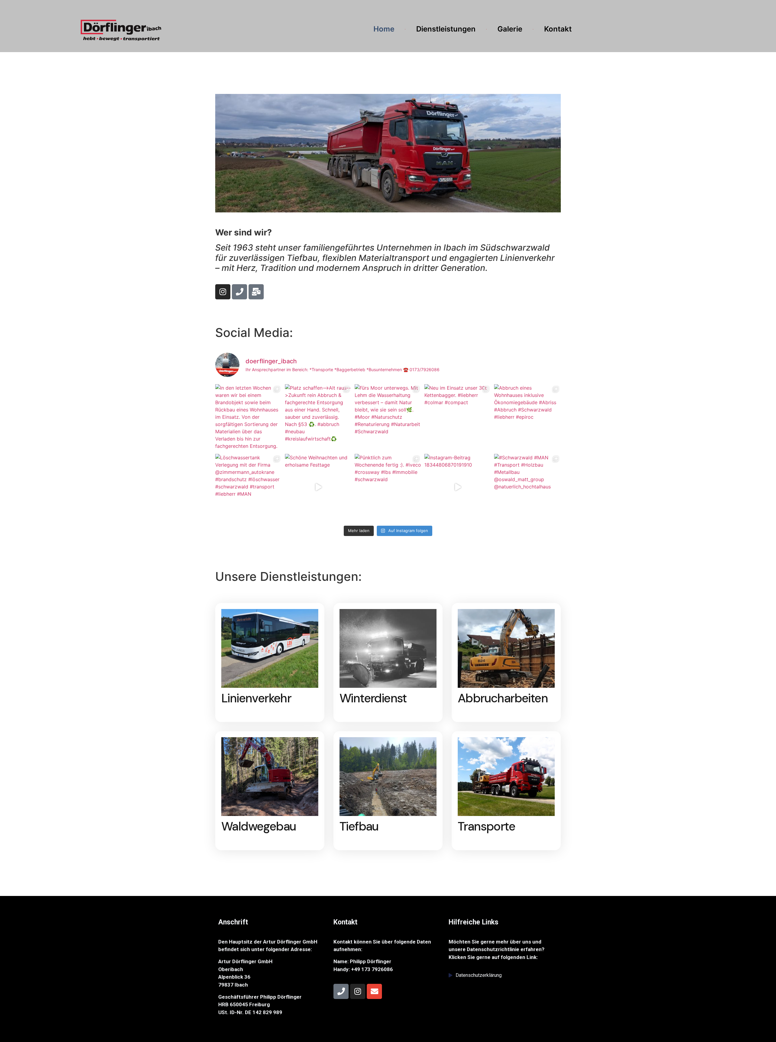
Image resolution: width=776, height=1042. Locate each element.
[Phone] (239, 291)
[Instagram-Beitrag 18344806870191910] (457, 487)
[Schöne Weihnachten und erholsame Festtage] (318, 487)
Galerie (509, 29)
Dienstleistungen (446, 29)
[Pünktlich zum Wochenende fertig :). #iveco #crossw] (388, 487)
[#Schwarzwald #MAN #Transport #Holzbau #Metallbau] (527, 487)
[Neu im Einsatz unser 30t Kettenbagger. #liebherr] (457, 417)
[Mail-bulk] (256, 291)
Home (383, 29)
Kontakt (558, 29)
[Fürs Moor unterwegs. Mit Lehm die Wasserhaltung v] (388, 417)
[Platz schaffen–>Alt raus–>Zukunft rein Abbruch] (318, 417)
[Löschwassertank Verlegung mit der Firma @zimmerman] (248, 487)
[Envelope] (374, 991)
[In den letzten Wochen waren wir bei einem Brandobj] (248, 417)
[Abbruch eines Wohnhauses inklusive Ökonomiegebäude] (527, 417)
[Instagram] (222, 291)
